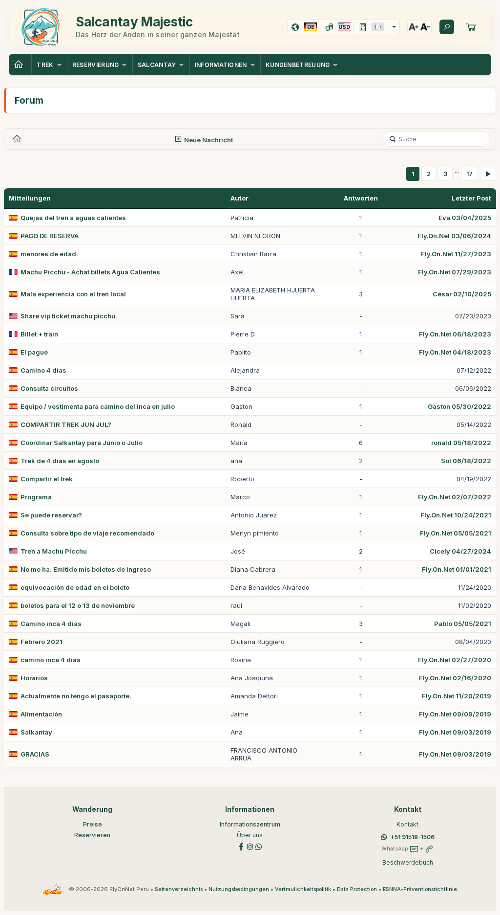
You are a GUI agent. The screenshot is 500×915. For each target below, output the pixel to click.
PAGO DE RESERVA (50, 236)
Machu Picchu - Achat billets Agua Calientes (90, 272)
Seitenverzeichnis (179, 889)
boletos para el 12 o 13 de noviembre (78, 605)
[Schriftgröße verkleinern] (425, 27)
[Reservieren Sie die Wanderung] (471, 27)
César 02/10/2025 (462, 294)
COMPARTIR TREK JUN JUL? (66, 424)
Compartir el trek (47, 479)
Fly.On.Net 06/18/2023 (455, 334)
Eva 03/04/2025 (464, 218)
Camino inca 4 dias (51, 623)
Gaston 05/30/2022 (459, 406)
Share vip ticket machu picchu (68, 316)
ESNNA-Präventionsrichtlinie (420, 889)
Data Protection (357, 889)
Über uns (250, 835)
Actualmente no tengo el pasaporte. (76, 696)
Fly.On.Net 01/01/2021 (456, 569)
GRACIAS (35, 754)
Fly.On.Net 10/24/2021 (455, 515)
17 (469, 174)
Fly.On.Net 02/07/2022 (454, 497)
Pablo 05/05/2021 (462, 623)
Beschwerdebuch (407, 862)
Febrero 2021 (41, 642)
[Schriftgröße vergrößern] (413, 27)
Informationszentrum (250, 824)
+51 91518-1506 (413, 837)
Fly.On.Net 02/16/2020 (455, 678)
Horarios (34, 678)
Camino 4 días (43, 370)
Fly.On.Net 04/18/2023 (455, 352)
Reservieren (92, 835)
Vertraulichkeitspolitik (303, 889)
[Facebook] (241, 845)
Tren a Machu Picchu (54, 551)
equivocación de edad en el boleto (75, 587)
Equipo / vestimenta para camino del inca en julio (98, 406)
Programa (36, 497)
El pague (34, 352)
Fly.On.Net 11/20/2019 (456, 696)
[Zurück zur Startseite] (20, 64)
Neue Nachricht (208, 140)
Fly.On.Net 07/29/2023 (454, 272)
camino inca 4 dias (51, 660)
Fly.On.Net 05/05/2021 (455, 533)
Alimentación (41, 714)
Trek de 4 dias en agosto (60, 461)
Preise (92, 824)
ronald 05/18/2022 (461, 442)
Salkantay (36, 732)
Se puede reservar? (51, 515)
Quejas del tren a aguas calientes (73, 218)
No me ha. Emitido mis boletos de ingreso (86, 569)
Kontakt (407, 824)
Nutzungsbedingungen (238, 889)
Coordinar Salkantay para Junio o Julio (82, 442)
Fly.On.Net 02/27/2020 (454, 660)
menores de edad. (49, 254)
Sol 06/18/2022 (466, 461)
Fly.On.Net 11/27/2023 (456, 254)
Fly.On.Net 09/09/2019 (455, 714)
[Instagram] (250, 845)
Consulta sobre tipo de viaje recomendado (87, 533)
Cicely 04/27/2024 (460, 551)
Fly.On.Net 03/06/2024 (454, 236)
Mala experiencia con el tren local (73, 294)
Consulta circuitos (49, 388)
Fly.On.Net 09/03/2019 (455, 732)
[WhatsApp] (258, 845)
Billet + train (39, 334)
